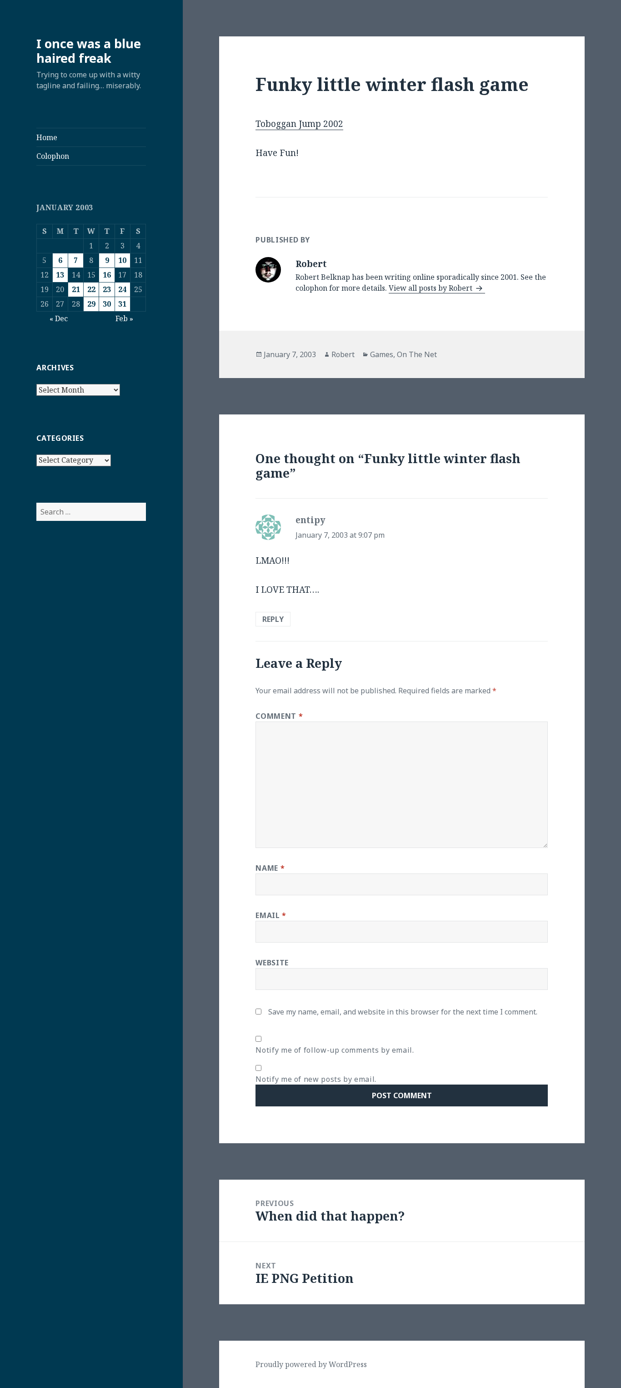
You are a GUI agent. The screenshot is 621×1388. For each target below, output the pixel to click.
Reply (273, 619)
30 (107, 304)
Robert (343, 354)
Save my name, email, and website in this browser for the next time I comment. (402, 1012)
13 (60, 275)
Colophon (52, 156)
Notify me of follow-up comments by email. (334, 1050)
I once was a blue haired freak (88, 50)
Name (270, 868)
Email (270, 915)
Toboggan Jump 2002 (299, 124)
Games (381, 354)
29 (91, 304)
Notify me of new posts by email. (315, 1079)
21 (76, 289)
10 (122, 260)
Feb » (124, 318)
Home (46, 137)
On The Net (417, 354)
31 (122, 304)
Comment (279, 716)
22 (91, 289)
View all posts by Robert (431, 288)
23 (107, 289)
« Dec (59, 318)
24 (122, 289)
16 (107, 275)
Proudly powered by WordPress (311, 1364)
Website (271, 963)
